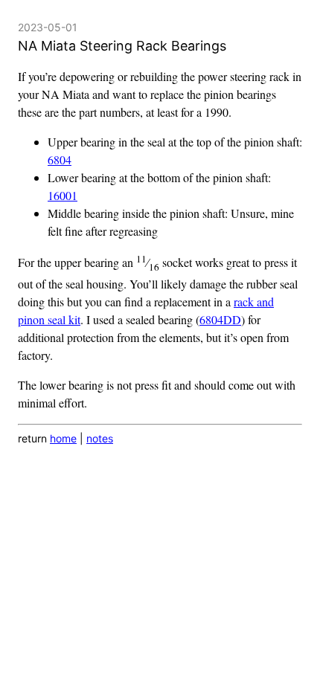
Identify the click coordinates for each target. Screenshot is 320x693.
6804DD (220, 319)
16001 (62, 195)
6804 (59, 159)
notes (99, 438)
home (63, 438)
